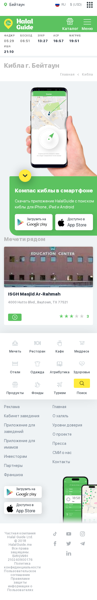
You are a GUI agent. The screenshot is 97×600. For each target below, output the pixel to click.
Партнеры (13, 465)
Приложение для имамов (19, 444)
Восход (26, 38)
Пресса (59, 443)
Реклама (12, 407)
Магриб (75, 38)
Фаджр (9, 38)
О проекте (62, 434)
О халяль (60, 416)
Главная (67, 74)
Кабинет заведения (21, 416)
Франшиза (13, 475)
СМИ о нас (62, 452)
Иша (9, 49)
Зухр (43, 38)
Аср (58, 38)
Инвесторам (15, 456)
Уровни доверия (67, 425)
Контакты (61, 462)
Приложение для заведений (19, 428)
